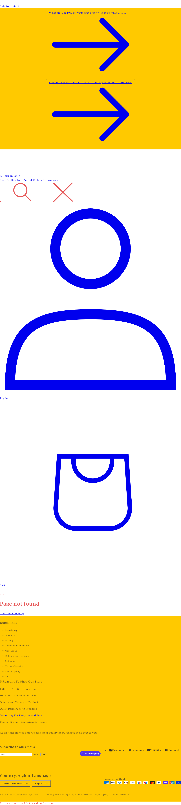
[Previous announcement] (46, 79)
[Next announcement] (135, 79)
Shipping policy (101, 794)
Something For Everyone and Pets (21, 715)
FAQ (7, 677)
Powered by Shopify (29, 794)
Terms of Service (14, 666)
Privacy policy (68, 794)
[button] (90, 192)
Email (36, 754)
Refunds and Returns (17, 656)
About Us (10, 635)
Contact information (120, 794)
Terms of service (84, 794)
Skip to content (9, 6)
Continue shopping (12, 613)
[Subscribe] (43, 754)
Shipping (10, 661)
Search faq (11, 630)
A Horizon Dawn (14, 794)
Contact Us (11, 651)
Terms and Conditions (17, 646)
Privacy (9, 640)
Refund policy (13, 671)
